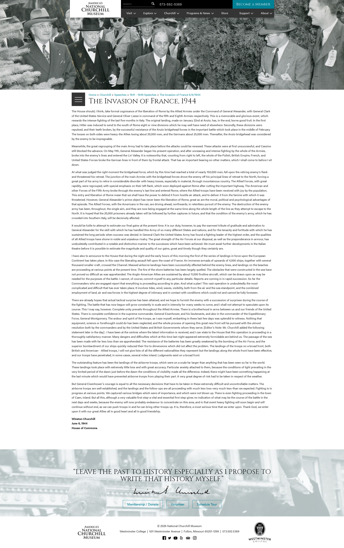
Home (92, 95)
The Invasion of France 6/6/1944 (180, 95)
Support (244, 13)
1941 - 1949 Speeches (143, 95)
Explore (148, 13)
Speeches (120, 95)
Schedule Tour (207, 504)
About (265, 13)
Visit (129, 13)
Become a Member (253, 4)
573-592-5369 (170, 4)
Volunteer (177, 504)
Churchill (170, 13)
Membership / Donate (142, 504)
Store (224, 13)
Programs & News (198, 13)
